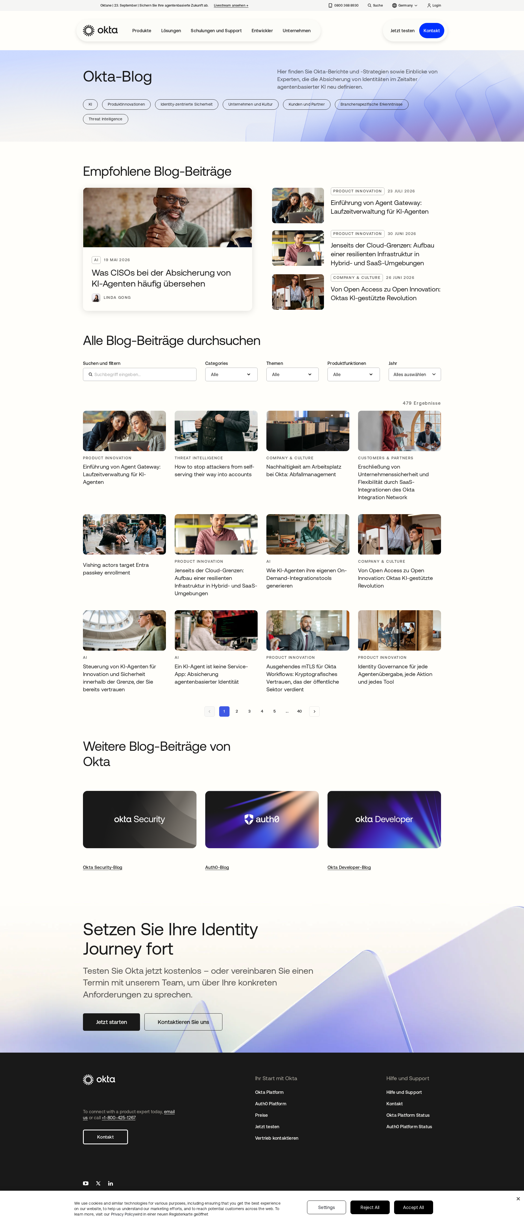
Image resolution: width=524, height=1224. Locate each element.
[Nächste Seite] (314, 711)
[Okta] (100, 30)
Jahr (393, 363)
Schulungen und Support (216, 30)
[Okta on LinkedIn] (110, 1184)
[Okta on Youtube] (85, 1184)
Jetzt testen (403, 30)
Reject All (370, 1207)
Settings (326, 1207)
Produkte (141, 30)
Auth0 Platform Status (409, 1126)
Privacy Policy (159, 1214)
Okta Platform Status (408, 1115)
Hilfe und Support (404, 1092)
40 (299, 711)
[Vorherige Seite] (209, 711)
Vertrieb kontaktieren (276, 1138)
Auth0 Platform (270, 1103)
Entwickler (262, 30)
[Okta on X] (98, 1184)
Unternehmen (297, 30)
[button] (231, 371)
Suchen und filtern (102, 363)
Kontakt (432, 30)
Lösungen (171, 30)
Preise (261, 1115)
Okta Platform (269, 1092)
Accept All (413, 1207)
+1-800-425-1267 (118, 1117)
